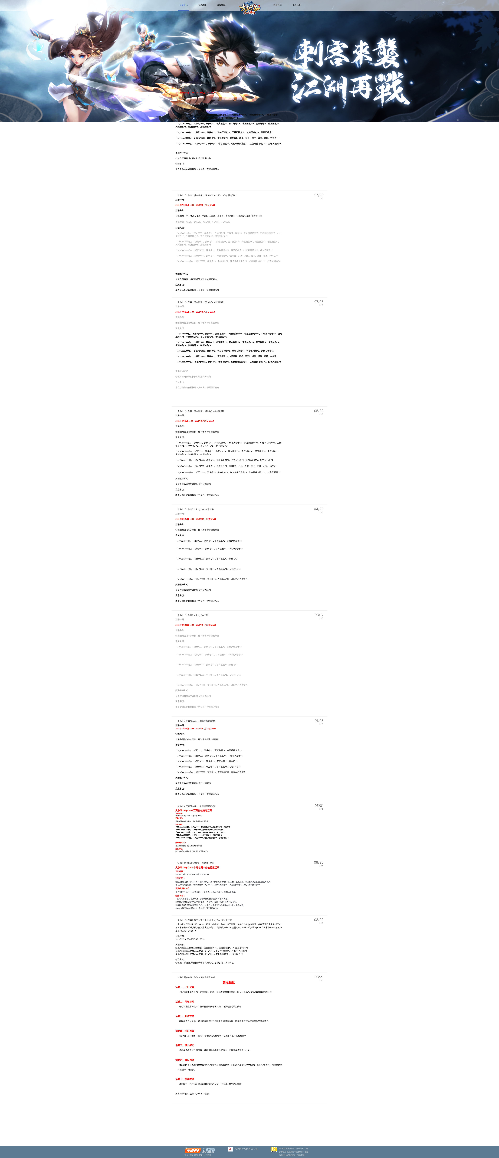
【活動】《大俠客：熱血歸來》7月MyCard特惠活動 (199, 302)
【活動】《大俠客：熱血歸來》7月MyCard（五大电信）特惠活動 (205, 195)
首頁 (182, 65)
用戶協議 (207, 1155)
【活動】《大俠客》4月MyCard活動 (192, 615)
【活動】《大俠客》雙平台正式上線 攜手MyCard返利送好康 (203, 920)
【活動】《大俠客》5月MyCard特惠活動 (194, 509)
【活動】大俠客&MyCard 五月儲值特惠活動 (195, 806)
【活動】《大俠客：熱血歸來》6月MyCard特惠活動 (199, 411)
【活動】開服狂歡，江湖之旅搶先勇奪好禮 (195, 977)
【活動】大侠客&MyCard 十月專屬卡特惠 (194, 863)
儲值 (196, 1155)
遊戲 (191, 1155)
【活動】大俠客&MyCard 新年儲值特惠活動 (195, 721)
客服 (201, 1155)
